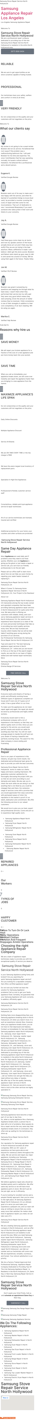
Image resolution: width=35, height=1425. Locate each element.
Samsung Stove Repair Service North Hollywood (16, 686)
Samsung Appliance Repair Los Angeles (17, 13)
